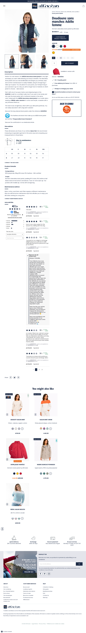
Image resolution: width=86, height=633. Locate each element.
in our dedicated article (27, 122)
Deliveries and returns (29, 591)
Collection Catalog (48, 587)
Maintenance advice (12, 187)
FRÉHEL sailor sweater (18, 100)
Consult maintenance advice (14, 198)
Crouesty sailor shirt (17, 419)
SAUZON (7, 94)
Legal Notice (35, 623)
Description (9, 72)
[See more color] (22, 428)
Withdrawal (26, 599)
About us (5, 587)
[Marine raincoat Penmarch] (46, 449)
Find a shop (6, 593)
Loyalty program (27, 589)
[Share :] (10, 377)
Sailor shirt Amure (46, 419)
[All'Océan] (45, 6)
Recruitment (6, 597)
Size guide (46, 589)
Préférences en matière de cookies (55, 623)
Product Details (10, 166)
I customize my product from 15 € (60, 37)
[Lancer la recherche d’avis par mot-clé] (23, 238)
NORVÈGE (61, 77)
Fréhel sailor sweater (17, 509)
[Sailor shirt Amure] (46, 404)
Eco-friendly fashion (8, 591)
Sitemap (45, 597)
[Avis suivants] (42, 369)
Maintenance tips (47, 591)
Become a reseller (28, 595)
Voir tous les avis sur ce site (15, 217)
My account (26, 587)
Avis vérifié (46, 206)
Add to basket (69, 63)
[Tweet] (14, 377)
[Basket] (83, 6)
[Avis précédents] (33, 369)
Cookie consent (6, 631)
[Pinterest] (18, 377)
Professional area (28, 597)
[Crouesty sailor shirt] (17, 404)
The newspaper (7, 595)
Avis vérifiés (9, 202)
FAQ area (60, 97)
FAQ (44, 593)
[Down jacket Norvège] (17, 449)
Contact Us (46, 595)
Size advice (9, 126)
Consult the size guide (11, 162)
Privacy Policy (42, 623)
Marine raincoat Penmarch (46, 464)
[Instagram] (49, 574)
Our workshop (7, 589)
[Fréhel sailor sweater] (17, 494)
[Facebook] (40, 574)
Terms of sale (27, 593)
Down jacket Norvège (18, 464)
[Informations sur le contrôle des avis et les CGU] (22, 214)
